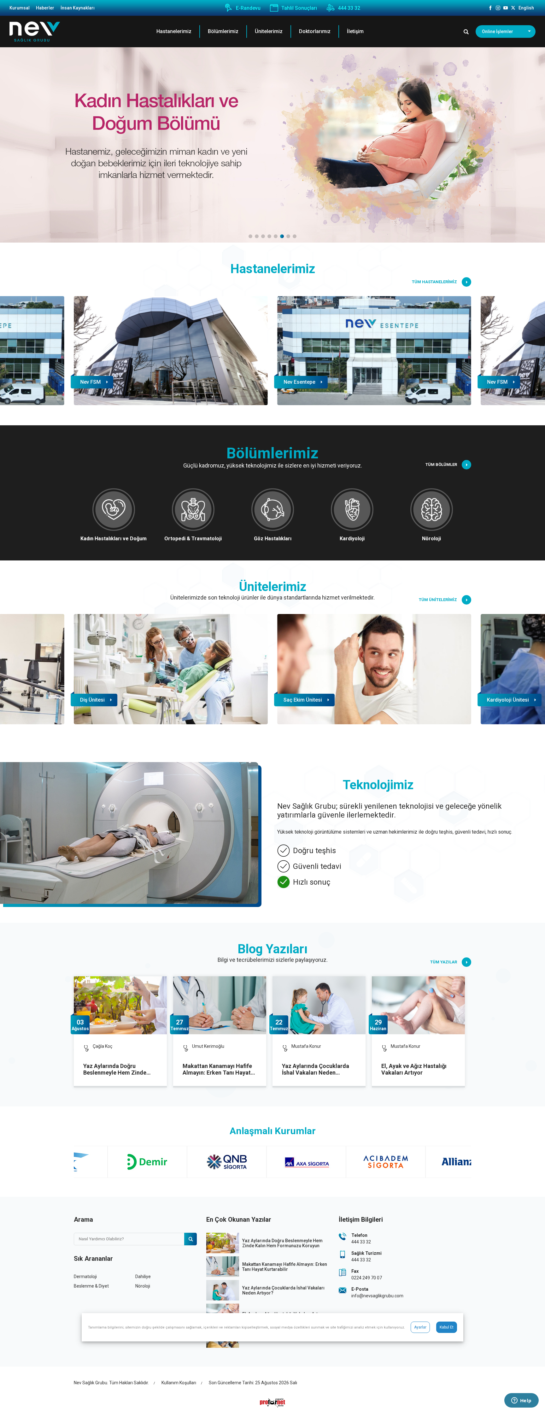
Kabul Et (447, 1327)
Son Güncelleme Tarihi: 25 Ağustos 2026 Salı (253, 1382)
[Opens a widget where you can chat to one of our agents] (521, 1401)
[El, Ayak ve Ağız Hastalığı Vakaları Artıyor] (418, 1005)
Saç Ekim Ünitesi (303, 700)
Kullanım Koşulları (178, 1382)
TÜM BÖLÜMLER (441, 464)
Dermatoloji (85, 1276)
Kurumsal (19, 7)
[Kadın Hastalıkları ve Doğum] (272, 145)
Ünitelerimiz (269, 31)
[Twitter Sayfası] (513, 8)
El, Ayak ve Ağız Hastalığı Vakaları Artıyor (414, 1069)
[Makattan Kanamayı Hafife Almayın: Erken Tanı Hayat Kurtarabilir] (219, 1005)
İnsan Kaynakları (78, 7)
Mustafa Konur (306, 1046)
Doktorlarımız (315, 31)
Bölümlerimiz (223, 31)
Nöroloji (142, 1286)
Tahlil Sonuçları (299, 8)
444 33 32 (349, 8)
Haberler (45, 7)
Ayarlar (420, 1327)
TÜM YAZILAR (443, 962)
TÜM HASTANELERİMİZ (434, 281)
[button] (250, 236)
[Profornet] (272, 1402)
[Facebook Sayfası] (490, 8)
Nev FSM (90, 382)
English (526, 7)
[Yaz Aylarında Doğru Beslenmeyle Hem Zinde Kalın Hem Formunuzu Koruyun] (120, 1005)
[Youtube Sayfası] (505, 8)
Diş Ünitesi (92, 700)
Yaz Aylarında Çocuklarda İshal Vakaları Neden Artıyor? (315, 1069)
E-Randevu (248, 8)
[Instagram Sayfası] (498, 8)
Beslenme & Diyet (91, 1286)
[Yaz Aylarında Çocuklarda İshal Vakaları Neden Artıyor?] (319, 1005)
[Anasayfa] (34, 31)
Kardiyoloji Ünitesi (508, 700)
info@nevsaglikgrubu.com (377, 1295)
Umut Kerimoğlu (208, 1046)
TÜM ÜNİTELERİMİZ (438, 599)
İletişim (355, 31)
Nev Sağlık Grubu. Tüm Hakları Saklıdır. (111, 1382)
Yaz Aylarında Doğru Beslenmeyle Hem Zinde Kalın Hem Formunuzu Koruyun (114, 1069)
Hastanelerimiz (173, 31)
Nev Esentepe (299, 382)
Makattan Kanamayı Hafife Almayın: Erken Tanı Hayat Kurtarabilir (217, 1069)
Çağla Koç (102, 1046)
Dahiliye (143, 1276)
